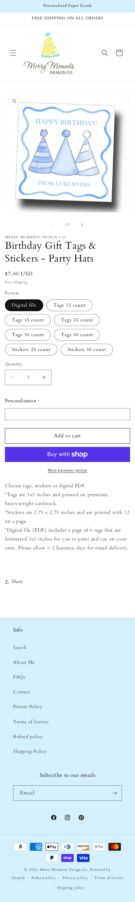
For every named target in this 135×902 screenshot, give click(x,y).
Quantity (13, 364)
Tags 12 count (69, 305)
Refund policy (28, 736)
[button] (13, 53)
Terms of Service (31, 722)
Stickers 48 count (87, 349)
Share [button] (17, 581)
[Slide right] (82, 225)
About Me (24, 662)
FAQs (19, 677)
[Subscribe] (114, 793)
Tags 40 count (77, 335)
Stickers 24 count (31, 349)
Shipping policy (71, 887)
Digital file (24, 305)
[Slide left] (53, 225)
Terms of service (108, 877)
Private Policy (27, 707)
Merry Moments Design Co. (64, 869)
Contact (21, 692)
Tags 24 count (77, 320)
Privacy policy (75, 877)
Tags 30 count (28, 335)
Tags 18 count (28, 320)
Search (20, 647)
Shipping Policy (30, 751)
